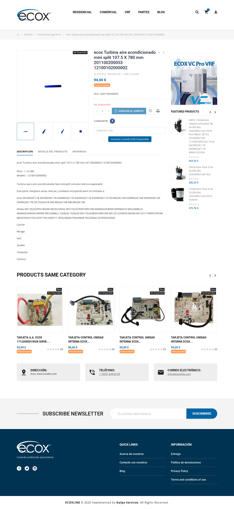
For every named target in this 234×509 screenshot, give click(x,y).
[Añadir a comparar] (158, 111)
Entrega (176, 454)
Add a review (131, 74)
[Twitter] (27, 468)
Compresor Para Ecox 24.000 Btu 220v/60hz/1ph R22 (201, 170)
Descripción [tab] (25, 151)
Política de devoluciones (186, 462)
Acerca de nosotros (132, 454)
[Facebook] (19, 468)
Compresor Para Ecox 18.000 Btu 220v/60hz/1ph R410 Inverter (201, 194)
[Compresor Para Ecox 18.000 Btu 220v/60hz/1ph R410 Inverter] (178, 194)
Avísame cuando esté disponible (130, 139)
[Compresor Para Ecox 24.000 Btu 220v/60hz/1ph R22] (178, 172)
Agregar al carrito (131, 111)
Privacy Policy (179, 471)
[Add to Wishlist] (150, 111)
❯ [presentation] (215, 111)
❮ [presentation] (210, 111)
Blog (122, 471)
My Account (214, 12)
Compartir (112, 121)
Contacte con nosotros (133, 462)
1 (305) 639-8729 (109, 374)
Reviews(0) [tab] (79, 151)
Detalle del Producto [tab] (52, 151)
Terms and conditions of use (188, 479)
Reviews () (114, 74)
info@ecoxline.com (179, 374)
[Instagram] (35, 468)
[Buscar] (197, 12)
